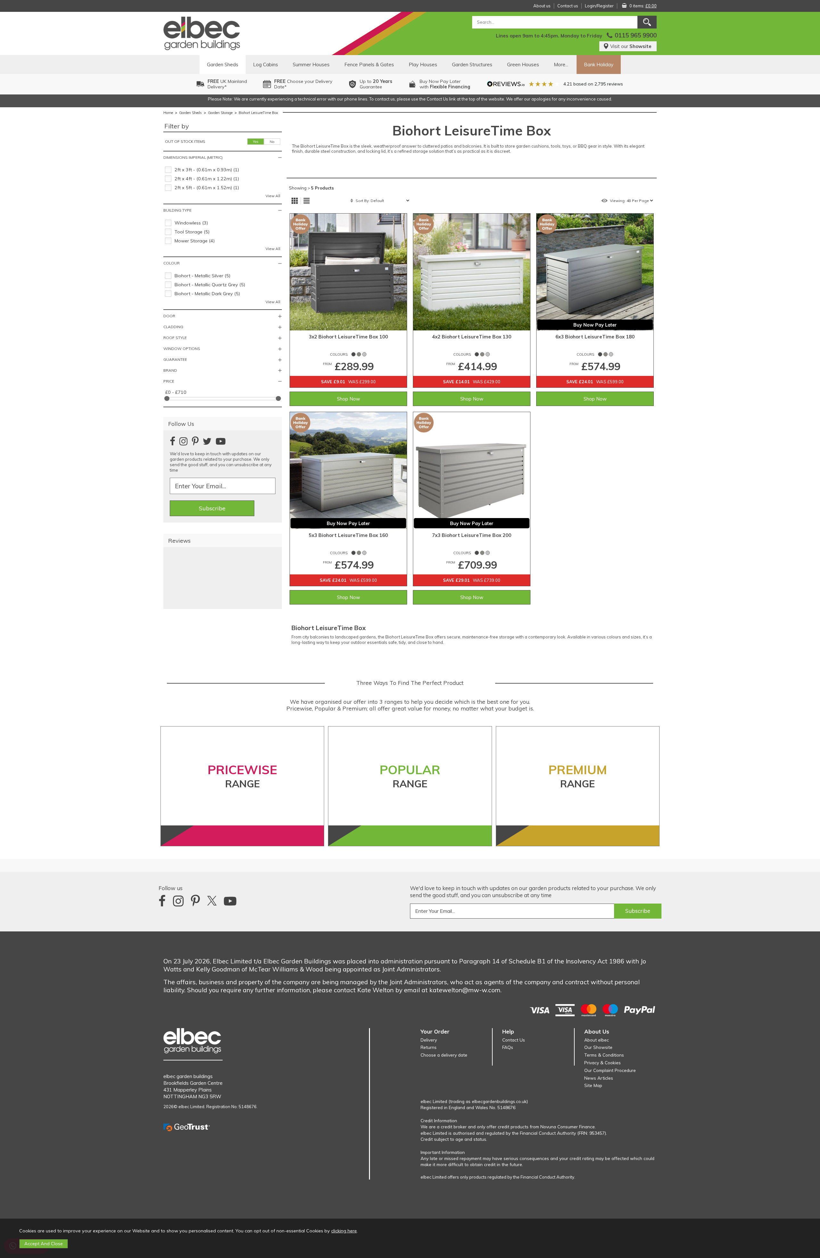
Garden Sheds (222, 64)
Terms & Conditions (604, 1055)
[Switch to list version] (306, 201)
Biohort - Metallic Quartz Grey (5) (210, 285)
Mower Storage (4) (195, 241)
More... (561, 64)
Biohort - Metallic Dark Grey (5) (207, 293)
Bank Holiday (598, 64)
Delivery (429, 1040)
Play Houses (423, 64)
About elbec (596, 1040)
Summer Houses (311, 64)
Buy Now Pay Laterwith (445, 84)
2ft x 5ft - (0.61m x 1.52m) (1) (207, 188)
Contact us (567, 5)
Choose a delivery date (444, 1055)
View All (273, 195)
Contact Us (513, 1040)
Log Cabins (265, 64)
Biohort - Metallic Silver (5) (202, 276)
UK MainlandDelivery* (227, 84)
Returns (429, 1047)
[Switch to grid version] (294, 201)
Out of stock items (185, 141)
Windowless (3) (191, 223)
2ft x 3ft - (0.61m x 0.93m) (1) (207, 170)
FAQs (507, 1047)
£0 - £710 (175, 392)
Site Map (593, 1085)
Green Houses (523, 64)
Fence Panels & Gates (369, 64)
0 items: (643, 5)
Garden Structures (472, 64)
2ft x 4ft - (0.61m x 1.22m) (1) (207, 179)
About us (542, 5)
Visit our (631, 46)
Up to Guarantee (376, 84)
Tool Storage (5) (192, 232)
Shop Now (348, 399)
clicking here (344, 1231)
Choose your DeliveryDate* (303, 84)
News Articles (598, 1078)
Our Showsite (598, 1047)
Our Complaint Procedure (610, 1070)
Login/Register (599, 5)
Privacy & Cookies (602, 1062)
